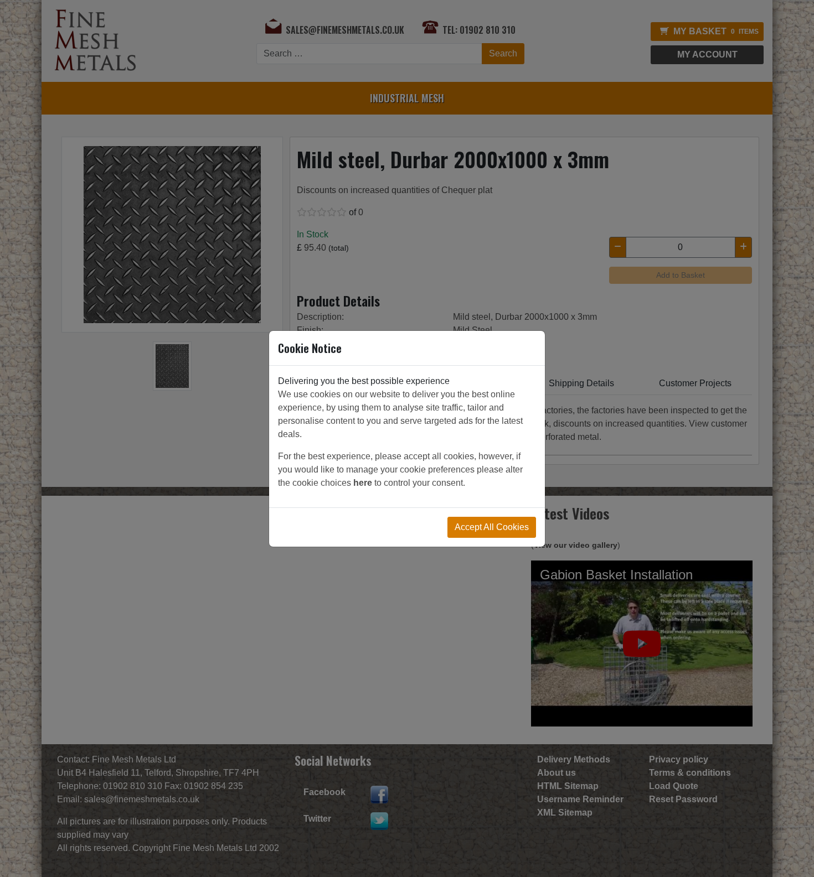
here (362, 482)
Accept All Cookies (492, 527)
